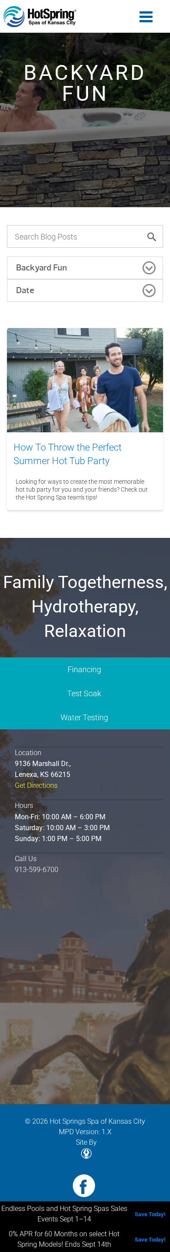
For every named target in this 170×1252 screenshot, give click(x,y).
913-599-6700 (36, 869)
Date (25, 290)
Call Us (26, 859)
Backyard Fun (41, 267)
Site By (86, 1142)
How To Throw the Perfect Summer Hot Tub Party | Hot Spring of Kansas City (40, 17)
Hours (24, 805)
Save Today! (150, 1214)
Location (28, 753)
